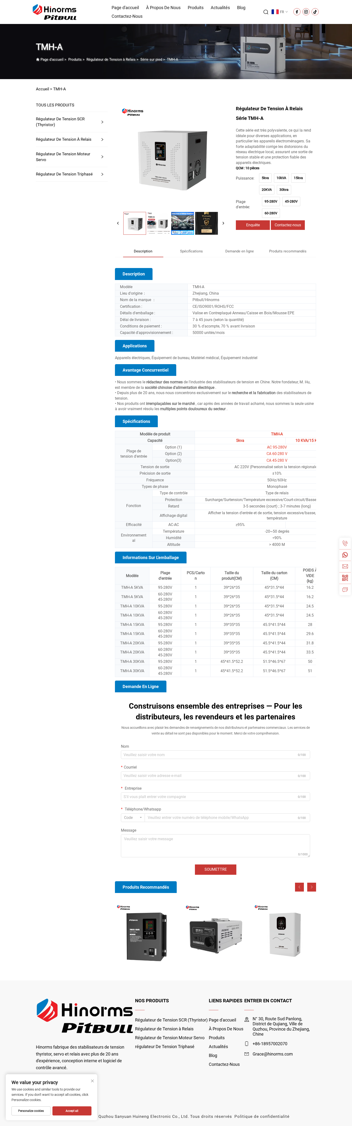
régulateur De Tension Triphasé (64, 174)
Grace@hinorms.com (273, 1053)
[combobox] (133, 817)
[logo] (54, 11)
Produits (196, 7)
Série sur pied (151, 59)
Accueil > (44, 89)
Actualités (220, 7)
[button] (299, 887)
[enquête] (345, 589)
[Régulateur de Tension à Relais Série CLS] (284, 934)
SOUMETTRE (215, 869)
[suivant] (223, 223)
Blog (241, 7)
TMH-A (172, 59)
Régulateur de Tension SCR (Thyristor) (60, 122)
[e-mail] (345, 566)
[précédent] (118, 223)
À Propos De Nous (163, 7)
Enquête (253, 225)
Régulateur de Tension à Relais (111, 59)
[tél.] (345, 543)
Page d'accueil (125, 7)
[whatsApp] (345, 555)
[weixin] (345, 578)
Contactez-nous (288, 225)
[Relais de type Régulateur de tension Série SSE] (215, 934)
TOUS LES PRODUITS (55, 105)
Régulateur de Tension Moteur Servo (63, 157)
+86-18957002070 (270, 1043)
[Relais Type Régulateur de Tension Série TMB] (146, 934)
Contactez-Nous (127, 16)
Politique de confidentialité (262, 1116)
